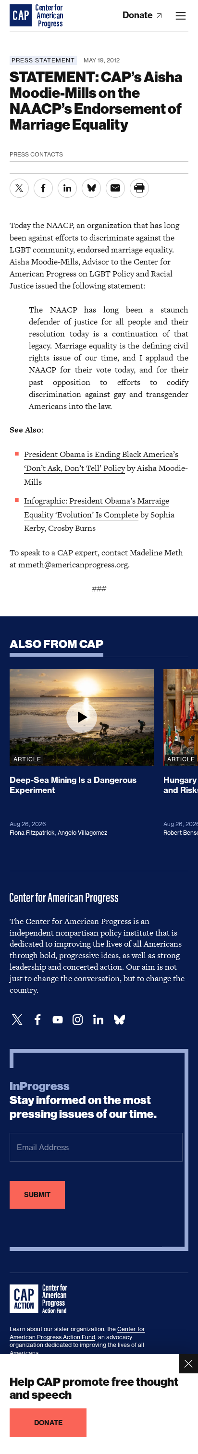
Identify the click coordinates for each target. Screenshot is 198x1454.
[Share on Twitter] (19, 188)
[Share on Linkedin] (67, 188)
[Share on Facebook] (43, 188)
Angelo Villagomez (82, 832)
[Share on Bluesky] (91, 188)
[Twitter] (17, 1020)
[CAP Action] (41, 1299)
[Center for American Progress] (22, 15)
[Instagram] (78, 1020)
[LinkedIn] (98, 1020)
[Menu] (180, 16)
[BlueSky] (119, 1020)
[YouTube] (57, 1020)
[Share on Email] (115, 188)
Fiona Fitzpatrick (32, 832)
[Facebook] (37, 1020)
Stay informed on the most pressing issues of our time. (83, 1100)
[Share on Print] (139, 188)
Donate (139, 15)
